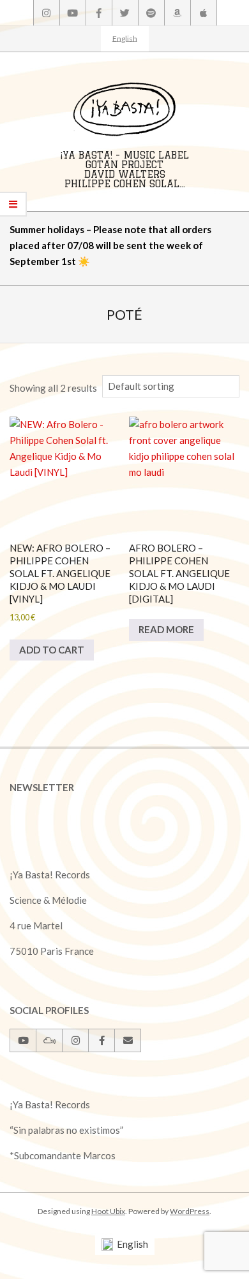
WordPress (189, 1211)
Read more (166, 629)
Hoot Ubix (108, 1211)
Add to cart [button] (51, 649)
